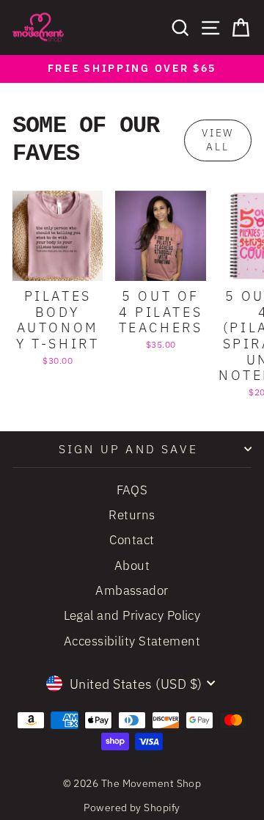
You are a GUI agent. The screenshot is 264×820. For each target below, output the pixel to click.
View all (218, 140)
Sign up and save (128, 449)
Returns (132, 515)
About (132, 565)
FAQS (132, 490)
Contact (131, 540)
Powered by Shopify (132, 807)
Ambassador (132, 590)
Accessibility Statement (132, 641)
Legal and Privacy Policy (132, 615)
